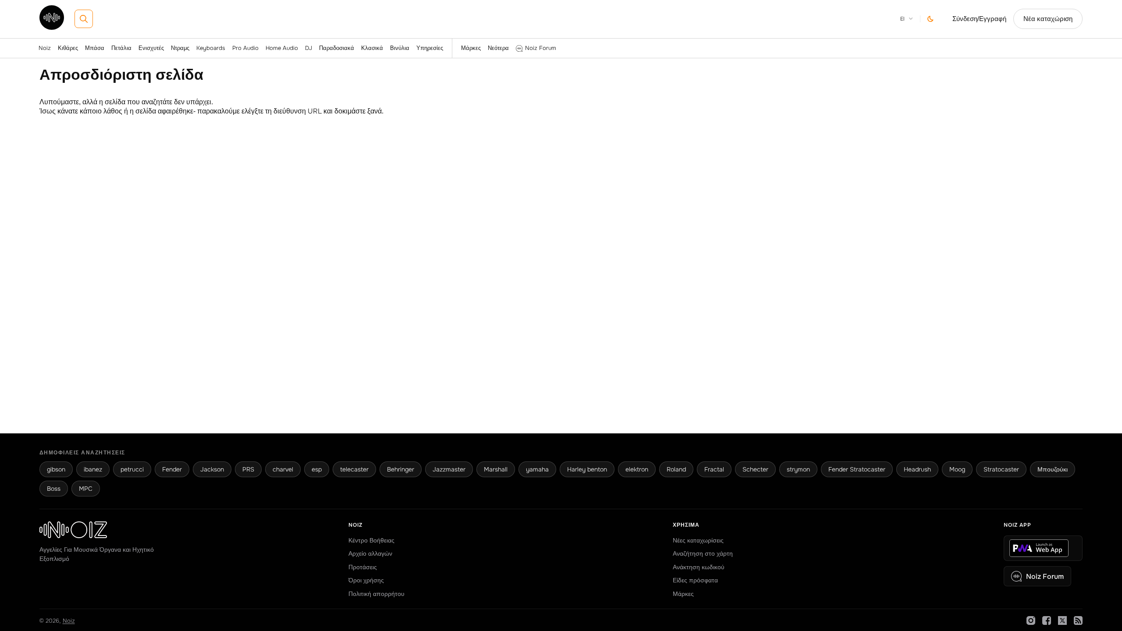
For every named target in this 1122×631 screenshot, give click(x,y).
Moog (957, 469)
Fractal (714, 469)
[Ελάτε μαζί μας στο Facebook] (1046, 620)
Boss (53, 489)
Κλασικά (372, 48)
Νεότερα (498, 48)
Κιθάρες (68, 48)
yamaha (537, 469)
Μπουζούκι (1052, 469)
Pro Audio (245, 48)
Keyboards (210, 48)
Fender (172, 469)
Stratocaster (1001, 469)
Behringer (400, 469)
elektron (636, 469)
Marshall (496, 469)
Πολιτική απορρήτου (376, 594)
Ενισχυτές (151, 48)
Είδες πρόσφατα (695, 580)
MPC (85, 489)
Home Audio (282, 48)
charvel (283, 469)
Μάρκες (471, 48)
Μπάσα (94, 48)
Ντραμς (180, 48)
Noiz (45, 48)
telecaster (354, 469)
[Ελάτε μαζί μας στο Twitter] (1062, 620)
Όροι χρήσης (366, 580)
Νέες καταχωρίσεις (698, 540)
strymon (798, 469)
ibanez (93, 469)
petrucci (132, 469)
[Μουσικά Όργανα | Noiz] (51, 27)
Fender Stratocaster (856, 469)
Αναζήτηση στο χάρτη (703, 553)
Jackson (212, 469)
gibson (56, 469)
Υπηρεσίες (429, 48)
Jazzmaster (449, 469)
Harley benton (587, 469)
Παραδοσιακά (336, 48)
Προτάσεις (362, 567)
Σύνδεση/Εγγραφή (979, 18)
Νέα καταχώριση (1047, 18)
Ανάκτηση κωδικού (698, 567)
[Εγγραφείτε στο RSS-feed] (1078, 620)
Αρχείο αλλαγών (370, 553)
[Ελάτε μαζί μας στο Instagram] (1030, 620)
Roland (676, 469)
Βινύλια (399, 48)
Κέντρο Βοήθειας (371, 540)
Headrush (917, 469)
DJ (308, 48)
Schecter (755, 469)
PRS (248, 469)
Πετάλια (121, 48)
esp (317, 469)
